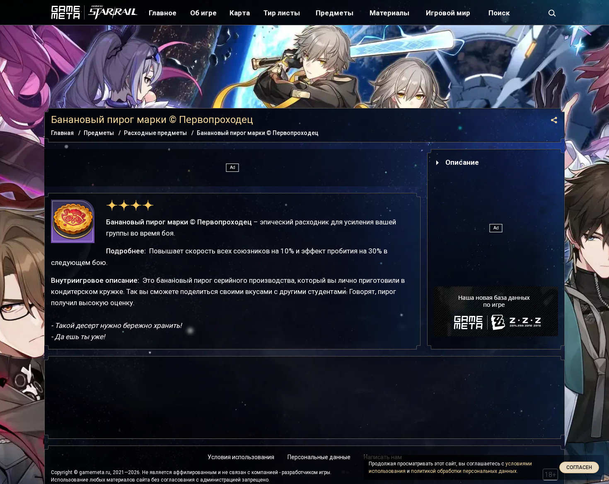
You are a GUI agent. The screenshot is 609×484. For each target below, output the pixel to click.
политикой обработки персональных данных (464, 471)
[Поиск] (552, 12)
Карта (240, 13)
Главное (162, 13)
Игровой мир (448, 13)
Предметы (334, 13)
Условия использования (241, 457)
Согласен (579, 467)
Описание (462, 162)
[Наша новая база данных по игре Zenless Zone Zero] (496, 311)
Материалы (389, 13)
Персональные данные (319, 457)
